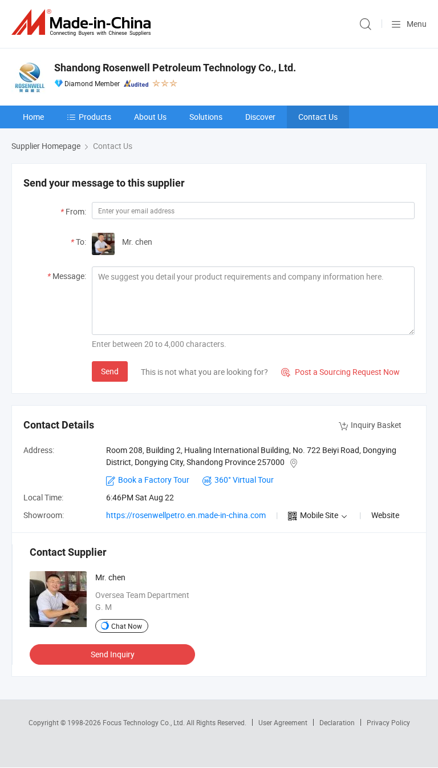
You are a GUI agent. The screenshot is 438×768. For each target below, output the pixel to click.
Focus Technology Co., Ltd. (144, 722)
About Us (150, 116)
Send (110, 371)
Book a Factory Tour (153, 479)
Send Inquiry (113, 654)
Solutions (205, 116)
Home (33, 116)
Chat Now (126, 625)
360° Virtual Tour (244, 479)
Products (95, 116)
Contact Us (318, 116)
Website (385, 515)
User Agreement (282, 722)
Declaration (337, 722)
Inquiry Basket (376, 424)
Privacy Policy (388, 722)
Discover (260, 116)
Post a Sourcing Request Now (340, 371)
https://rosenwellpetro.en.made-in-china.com (186, 515)
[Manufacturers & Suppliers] (83, 22)
